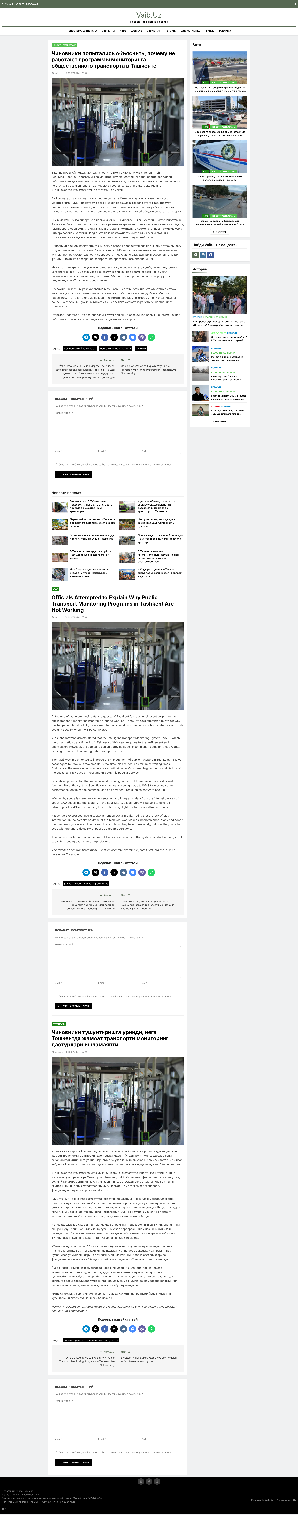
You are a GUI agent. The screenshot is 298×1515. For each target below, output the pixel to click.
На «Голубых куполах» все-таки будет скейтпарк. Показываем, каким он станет (90, 573)
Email (102, 451)
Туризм (209, 30)
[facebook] (211, 255)
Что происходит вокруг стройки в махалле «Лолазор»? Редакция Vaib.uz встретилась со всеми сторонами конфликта (218, 325)
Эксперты (108, 30)
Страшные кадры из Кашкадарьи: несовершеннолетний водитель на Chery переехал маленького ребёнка (220, 224)
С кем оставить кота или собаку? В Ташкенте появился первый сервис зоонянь (229, 340)
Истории (170, 30)
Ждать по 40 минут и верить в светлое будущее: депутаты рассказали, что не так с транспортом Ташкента (156, 506)
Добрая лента (190, 30)
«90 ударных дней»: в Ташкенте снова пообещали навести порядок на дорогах (160, 573)
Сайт (144, 451)
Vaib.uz (149, 15)
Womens (136, 30)
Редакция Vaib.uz (286, 1500)
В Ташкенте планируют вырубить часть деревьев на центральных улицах (90, 555)
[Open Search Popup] (295, 4)
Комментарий (64, 412)
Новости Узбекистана (82, 30)
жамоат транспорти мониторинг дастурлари (91, 1340)
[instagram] (203, 255)
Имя (58, 451)
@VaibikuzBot (95, 1498)
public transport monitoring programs (86, 883)
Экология (153, 30)
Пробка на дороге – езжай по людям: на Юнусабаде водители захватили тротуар (161, 539)
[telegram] (196, 255)
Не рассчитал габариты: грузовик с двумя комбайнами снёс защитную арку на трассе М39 (220, 91)
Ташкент (141, 348)
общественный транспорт (79, 348)
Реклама (225, 30)
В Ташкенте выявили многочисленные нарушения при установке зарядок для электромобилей (158, 556)
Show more (219, 232)
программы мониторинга (115, 348)
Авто (123, 30)
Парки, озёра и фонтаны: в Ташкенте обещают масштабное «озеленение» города (93, 523)
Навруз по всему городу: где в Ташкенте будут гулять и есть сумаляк (156, 523)
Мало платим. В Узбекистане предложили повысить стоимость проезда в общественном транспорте (91, 506)
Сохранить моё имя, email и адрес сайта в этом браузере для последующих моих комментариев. (115, 464)
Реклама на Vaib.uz (262, 1500)
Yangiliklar (59, 1024)
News (55, 589)
